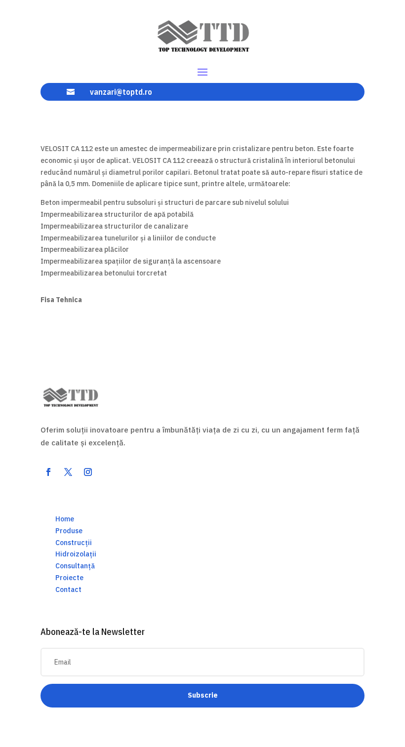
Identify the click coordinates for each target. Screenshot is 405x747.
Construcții (73, 542)
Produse (68, 530)
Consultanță (75, 565)
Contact (68, 589)
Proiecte (69, 577)
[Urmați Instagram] (88, 472)
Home (64, 518)
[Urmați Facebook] (48, 472)
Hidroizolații (75, 554)
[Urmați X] (68, 472)
